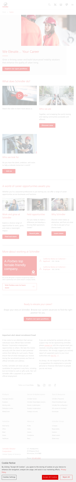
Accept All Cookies (50, 477)
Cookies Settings (9, 477)
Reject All (66, 477)
